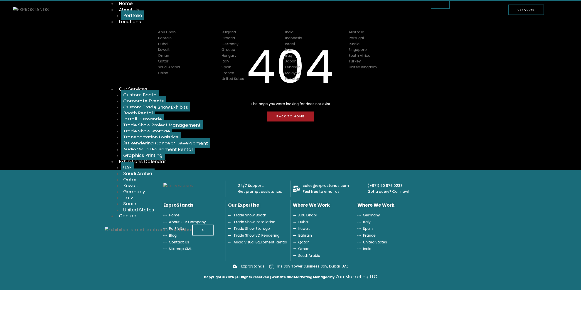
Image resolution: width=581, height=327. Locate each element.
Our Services (133, 89)
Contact (128, 216)
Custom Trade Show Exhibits (155, 107)
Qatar (130, 179)
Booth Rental (138, 113)
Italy (128, 197)
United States (138, 210)
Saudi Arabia (137, 173)
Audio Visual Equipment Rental (158, 149)
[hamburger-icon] (440, 5)
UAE (127, 167)
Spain (129, 204)
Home (126, 3)
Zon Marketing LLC (356, 276)
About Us (129, 9)
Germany (134, 191)
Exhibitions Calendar (142, 161)
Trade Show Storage (146, 131)
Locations (130, 21)
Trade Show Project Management (162, 125)
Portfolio (132, 15)
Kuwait (130, 185)
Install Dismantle (142, 119)
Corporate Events (143, 101)
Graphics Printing (142, 155)
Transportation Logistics (150, 137)
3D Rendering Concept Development (165, 143)
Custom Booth (139, 95)
